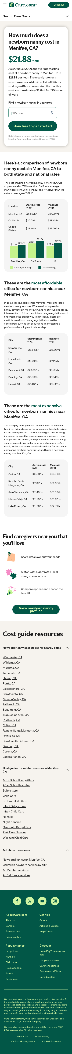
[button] (36, 16)
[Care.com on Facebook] (17, 901)
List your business (49, 960)
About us (11, 920)
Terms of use (13, 931)
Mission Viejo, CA (17, 499)
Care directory (47, 977)
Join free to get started (33, 126)
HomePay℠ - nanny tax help (52, 953)
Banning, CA (15, 377)
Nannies (10, 956)
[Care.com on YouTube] (42, 901)
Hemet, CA (14, 384)
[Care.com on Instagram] (55, 901)
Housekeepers (13, 967)
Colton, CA (14, 474)
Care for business (49, 965)
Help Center (46, 931)
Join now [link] (59, 4)
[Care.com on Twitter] (30, 901)
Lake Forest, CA (17, 506)
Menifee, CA (15, 214)
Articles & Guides (49, 925)
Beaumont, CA (16, 370)
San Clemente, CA (18, 492)
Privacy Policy (42, 1036)
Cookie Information (51, 1041)
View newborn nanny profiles (36, 609)
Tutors (9, 973)
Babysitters (12, 951)
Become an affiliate (50, 971)
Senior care (12, 979)
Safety (43, 920)
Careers (10, 925)
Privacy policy (13, 937)
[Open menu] (5, 5)
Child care (11, 962)
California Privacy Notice (23, 1041)
